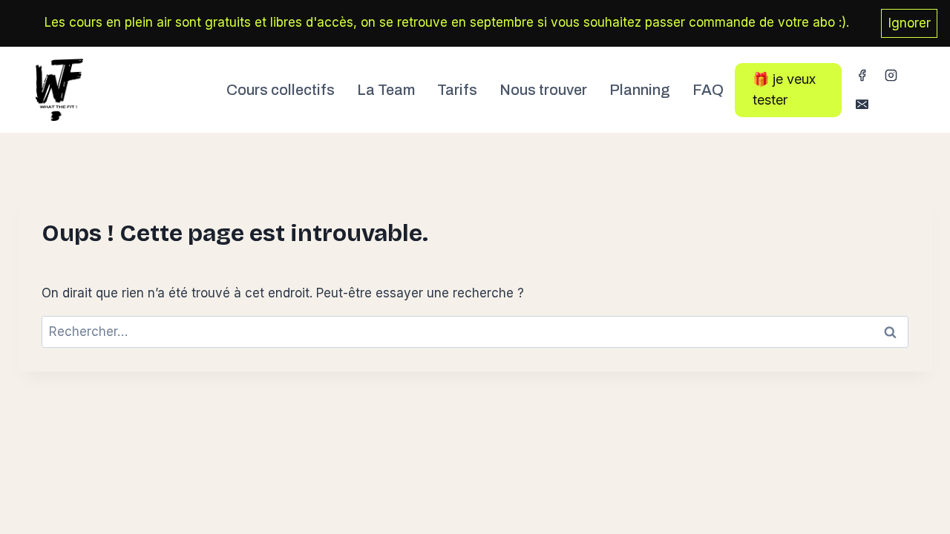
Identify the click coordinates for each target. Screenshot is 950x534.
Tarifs (457, 90)
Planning (639, 90)
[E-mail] (861, 104)
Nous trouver (543, 90)
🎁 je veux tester (784, 89)
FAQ (708, 90)
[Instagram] (891, 75)
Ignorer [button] (909, 23)
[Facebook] (861, 75)
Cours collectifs (280, 90)
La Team (386, 90)
